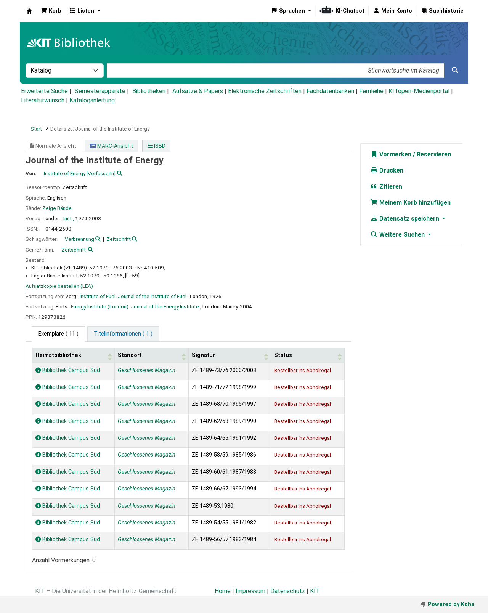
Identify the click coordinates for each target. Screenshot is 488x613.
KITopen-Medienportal (418, 91)
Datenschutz (287, 591)
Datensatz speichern (409, 218)
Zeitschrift (118, 239)
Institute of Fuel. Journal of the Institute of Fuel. (134, 296)
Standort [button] (130, 355)
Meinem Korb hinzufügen (414, 202)
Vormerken (394, 154)
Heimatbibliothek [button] (58, 355)
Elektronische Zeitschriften (265, 91)
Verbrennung (79, 239)
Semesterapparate (100, 91)
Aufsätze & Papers (197, 91)
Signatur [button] (203, 355)
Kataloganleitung (92, 100)
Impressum (250, 591)
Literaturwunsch (42, 100)
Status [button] (283, 355)
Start (36, 129)
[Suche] (454, 70)
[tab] (123, 334)
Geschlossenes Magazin (146, 370)
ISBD (159, 146)
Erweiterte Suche (44, 91)
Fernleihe (371, 91)
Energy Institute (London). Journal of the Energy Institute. (135, 306)
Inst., (68, 218)
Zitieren (390, 186)
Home (223, 591)
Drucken (390, 170)
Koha (29, 11)
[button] (50, 11)
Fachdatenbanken (330, 91)
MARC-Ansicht (114, 146)
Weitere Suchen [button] (402, 234)
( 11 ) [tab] (58, 334)
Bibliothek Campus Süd (70, 370)
